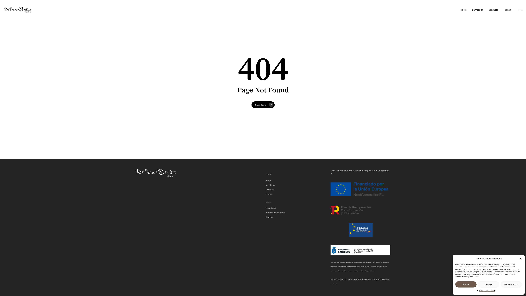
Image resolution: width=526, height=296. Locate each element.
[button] (520, 258)
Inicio (268, 181)
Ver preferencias (511, 284)
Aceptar (465, 284)
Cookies (269, 217)
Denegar (488, 284)
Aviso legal (271, 208)
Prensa (269, 194)
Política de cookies (487, 291)
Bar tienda (270, 185)
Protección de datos (275, 212)
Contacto (270, 190)
